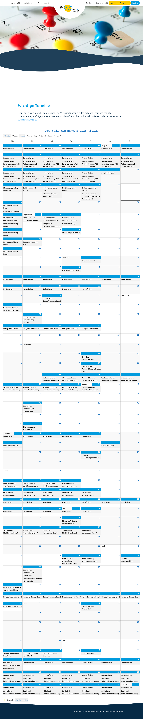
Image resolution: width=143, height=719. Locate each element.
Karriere (99, 3)
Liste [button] (15, 136)
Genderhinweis (118, 711)
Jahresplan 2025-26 (27, 119)
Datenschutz (95, 711)
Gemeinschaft (43, 3)
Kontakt (135, 3)
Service (89, 3)
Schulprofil (15, 3)
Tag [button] (35, 136)
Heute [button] (50, 136)
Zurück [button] (43, 136)
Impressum (86, 711)
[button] (8, 700)
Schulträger (77, 711)
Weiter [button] (56, 136)
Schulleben (28, 3)
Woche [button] (29, 136)
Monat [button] (22, 136)
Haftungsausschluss (106, 711)
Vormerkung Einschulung (119, 3)
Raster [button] (7, 136)
